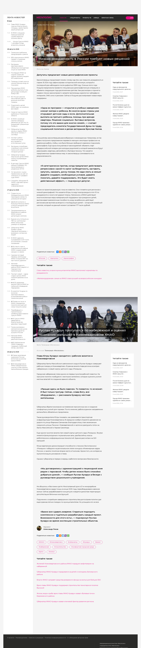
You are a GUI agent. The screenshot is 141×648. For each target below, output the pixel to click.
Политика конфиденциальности (55, 637)
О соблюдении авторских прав (77, 637)
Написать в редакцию (36, 637)
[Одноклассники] (60, 252)
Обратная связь (107, 17)
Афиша (96, 17)
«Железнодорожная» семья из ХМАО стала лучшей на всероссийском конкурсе (69, 278)
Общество (53, 25)
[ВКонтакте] (57, 252)
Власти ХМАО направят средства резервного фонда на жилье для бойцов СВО (69, 580)
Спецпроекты (75, 17)
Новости (63, 17)
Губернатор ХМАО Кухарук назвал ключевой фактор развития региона (65, 601)
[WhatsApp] (68, 252)
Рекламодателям (21, 637)
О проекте (10, 637)
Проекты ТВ (87, 17)
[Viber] (65, 252)
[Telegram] (63, 252)
